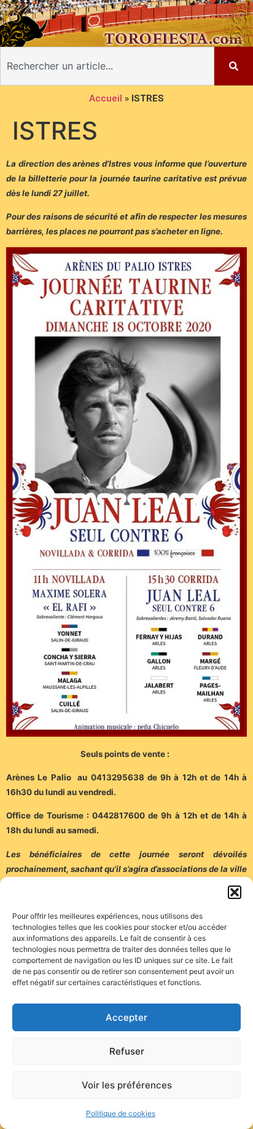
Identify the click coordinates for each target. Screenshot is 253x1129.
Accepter (126, 1017)
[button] (234, 892)
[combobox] (107, 66)
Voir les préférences (127, 1085)
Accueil (105, 98)
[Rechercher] (233, 66)
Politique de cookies (120, 1113)
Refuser (126, 1051)
